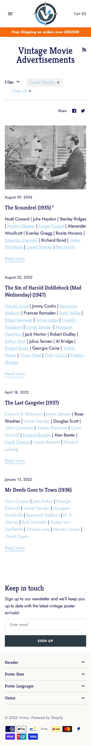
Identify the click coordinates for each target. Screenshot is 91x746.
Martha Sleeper (21, 226)
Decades (11, 662)
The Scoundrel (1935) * (29, 207)
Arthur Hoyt (15, 341)
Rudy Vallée (69, 313)
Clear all (20, 91)
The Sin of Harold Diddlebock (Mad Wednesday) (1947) (43, 291)
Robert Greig (17, 348)
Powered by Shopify (47, 717)
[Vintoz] (45, 13)
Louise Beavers (46, 442)
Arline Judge (47, 320)
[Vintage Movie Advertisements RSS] (84, 51)
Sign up (45, 640)
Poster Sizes (14, 674)
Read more (15, 258)
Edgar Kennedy (18, 320)
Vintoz (10, 698)
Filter (10, 82)
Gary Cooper (17, 501)
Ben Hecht (65, 247)
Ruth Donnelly (34, 522)
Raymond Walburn (43, 515)
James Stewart (58, 414)
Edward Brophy (37, 435)
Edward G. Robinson (23, 414)
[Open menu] (10, 13)
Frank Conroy (17, 442)
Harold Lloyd (16, 306)
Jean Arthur (43, 501)
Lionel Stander (42, 82)
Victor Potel (30, 355)
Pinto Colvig (56, 355)
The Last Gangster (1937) (32, 402)
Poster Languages (19, 686)
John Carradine (19, 428)
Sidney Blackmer (52, 428)
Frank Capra (17, 536)
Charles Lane (38, 529)
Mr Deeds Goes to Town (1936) (38, 489)
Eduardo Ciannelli (21, 240)
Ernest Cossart (51, 226)
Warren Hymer (66, 529)
